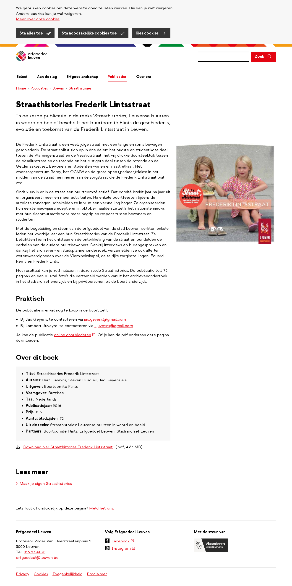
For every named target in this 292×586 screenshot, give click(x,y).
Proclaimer (97, 574)
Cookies (41, 574)
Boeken (58, 88)
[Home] (32, 56)
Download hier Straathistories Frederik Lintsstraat (68, 447)
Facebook (123, 541)
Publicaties (117, 76)
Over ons (143, 76)
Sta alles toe (32, 33)
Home (21, 88)
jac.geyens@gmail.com (105, 319)
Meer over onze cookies (38, 19)
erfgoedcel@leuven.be (37, 557)
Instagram (123, 549)
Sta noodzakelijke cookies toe (89, 33)
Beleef (22, 76)
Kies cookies (147, 33)
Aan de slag (47, 76)
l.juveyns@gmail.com (113, 325)
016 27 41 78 (34, 552)
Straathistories (80, 88)
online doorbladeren (75, 335)
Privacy (22, 574)
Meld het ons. (101, 508)
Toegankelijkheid (67, 574)
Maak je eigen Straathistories (46, 483)
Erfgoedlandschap (82, 76)
